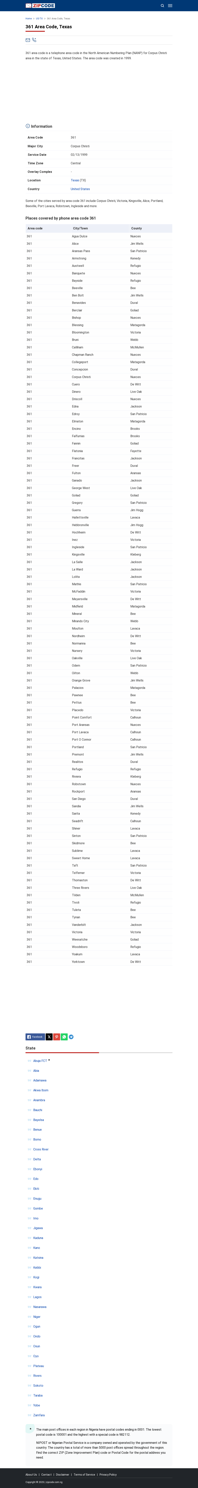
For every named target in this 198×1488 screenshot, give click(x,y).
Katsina (38, 1258)
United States (80, 189)
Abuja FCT (40, 1061)
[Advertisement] (99, 91)
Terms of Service (84, 1474)
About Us (31, 1474)
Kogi (36, 1277)
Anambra (39, 1100)
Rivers (37, 1376)
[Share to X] (49, 1036)
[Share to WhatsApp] (64, 1036)
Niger (36, 1317)
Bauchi (37, 1110)
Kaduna (38, 1238)
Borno (37, 1139)
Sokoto (38, 1385)
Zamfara (39, 1415)
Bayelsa (38, 1120)
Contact (46, 1474)
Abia (36, 1071)
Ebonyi (37, 1169)
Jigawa (38, 1228)
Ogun (36, 1326)
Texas (75, 180)
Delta (37, 1159)
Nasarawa (39, 1307)
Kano (36, 1248)
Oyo (36, 1356)
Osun (36, 1346)
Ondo (36, 1336)
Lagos (37, 1297)
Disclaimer (62, 1474)
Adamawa (39, 1080)
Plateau (38, 1366)
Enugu (37, 1198)
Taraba (38, 1395)
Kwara (37, 1287)
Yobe (36, 1405)
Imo (35, 1218)
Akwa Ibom (40, 1090)
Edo (35, 1179)
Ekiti (36, 1189)
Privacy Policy (108, 1474)
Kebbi (37, 1267)
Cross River (41, 1149)
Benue (37, 1129)
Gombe (38, 1208)
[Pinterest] (56, 1036)
